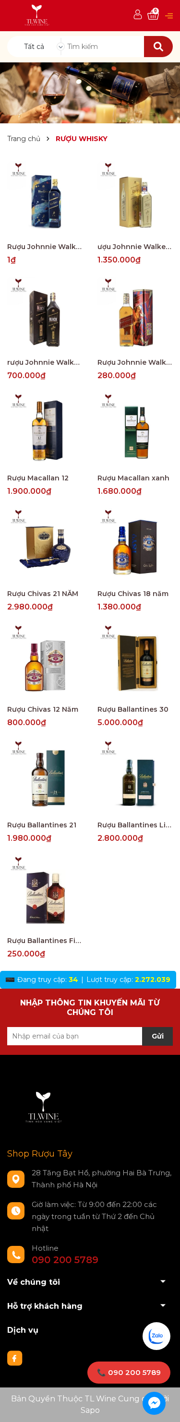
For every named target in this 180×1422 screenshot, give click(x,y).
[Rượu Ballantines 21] (45, 777)
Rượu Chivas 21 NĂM (42, 593)
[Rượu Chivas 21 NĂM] (45, 546)
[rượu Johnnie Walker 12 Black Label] (45, 315)
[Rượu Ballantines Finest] (45, 893)
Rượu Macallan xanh (133, 478)
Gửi (158, 1036)
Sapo (90, 1410)
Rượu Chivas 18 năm (132, 593)
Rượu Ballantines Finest (45, 940)
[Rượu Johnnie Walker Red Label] (135, 315)
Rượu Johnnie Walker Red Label (135, 362)
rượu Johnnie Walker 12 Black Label (45, 362)
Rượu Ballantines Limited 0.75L (135, 825)
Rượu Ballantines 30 (132, 709)
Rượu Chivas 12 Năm (42, 709)
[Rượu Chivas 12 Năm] (45, 662)
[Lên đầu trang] (163, 1405)
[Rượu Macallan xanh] (135, 430)
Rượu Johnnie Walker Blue (45, 246)
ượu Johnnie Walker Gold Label (135, 246)
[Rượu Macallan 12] (45, 430)
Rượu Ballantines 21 (41, 825)
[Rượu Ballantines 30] (135, 662)
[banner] (90, 92)
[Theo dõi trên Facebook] (15, 1357)
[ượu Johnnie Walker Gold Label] (135, 199)
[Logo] (37, 15)
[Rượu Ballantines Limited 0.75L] (135, 777)
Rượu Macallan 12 (38, 478)
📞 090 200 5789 (129, 1372)
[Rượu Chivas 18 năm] (135, 546)
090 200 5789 (65, 1260)
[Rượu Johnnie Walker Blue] (45, 199)
